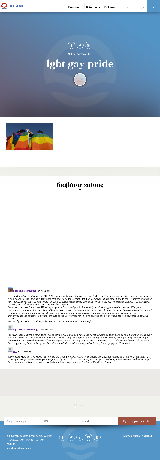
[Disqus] (80, 243)
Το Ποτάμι (110, 7)
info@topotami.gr (22, 447)
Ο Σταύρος (93, 7)
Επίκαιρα (74, 7)
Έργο (125, 7)
